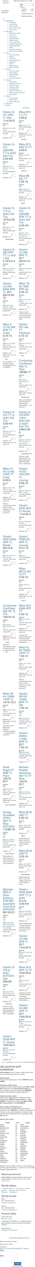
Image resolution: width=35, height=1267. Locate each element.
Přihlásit (17, 1263)
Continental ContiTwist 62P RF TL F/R (9, 610)
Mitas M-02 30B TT (25, 852)
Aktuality (7, 96)
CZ (20, 7)
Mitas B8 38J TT (24, 177)
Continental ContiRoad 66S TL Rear (25, 365)
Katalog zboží (9, 21)
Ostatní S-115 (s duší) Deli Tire (9, 212)
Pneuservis (12, 35)
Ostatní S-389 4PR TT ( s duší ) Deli (9, 254)
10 (12, 1062)
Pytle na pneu (13, 29)
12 (15, 1062)
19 (24, 1062)
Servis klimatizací (14, 38)
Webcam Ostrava (14, 67)
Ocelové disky (13, 24)
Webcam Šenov (13, 65)
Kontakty (7, 105)
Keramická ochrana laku (16, 51)
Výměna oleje (13, 37)
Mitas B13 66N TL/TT (25, 145)
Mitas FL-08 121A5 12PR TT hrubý (8, 473)
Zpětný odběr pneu (14, 101)
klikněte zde (25, 1238)
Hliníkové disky (13, 26)
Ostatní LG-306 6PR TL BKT (23, 254)
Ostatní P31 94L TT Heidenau (24, 328)
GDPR (11, 64)
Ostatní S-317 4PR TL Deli (9, 114)
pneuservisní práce (22, 1179)
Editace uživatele (14, 71)
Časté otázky (13, 82)
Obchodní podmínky (15, 60)
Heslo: (2, 1256)
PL (24, 7)
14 (18, 1062)
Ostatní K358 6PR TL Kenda (9, 1039)
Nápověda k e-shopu (15, 83)
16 (20, 1062)
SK (22, 7)
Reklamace (12, 62)
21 (27, 1062)
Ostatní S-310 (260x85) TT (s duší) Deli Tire (9, 150)
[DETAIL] (9, 129)
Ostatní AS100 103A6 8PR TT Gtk (23, 699)
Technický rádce (13, 85)
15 (19, 1062)
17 (22, 1062)
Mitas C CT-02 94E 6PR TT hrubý (9, 328)
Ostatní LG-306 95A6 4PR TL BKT (9, 287)
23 (30, 1062)
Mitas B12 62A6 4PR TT (25, 608)
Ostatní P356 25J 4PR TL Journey (24, 540)
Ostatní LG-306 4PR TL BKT (23, 940)
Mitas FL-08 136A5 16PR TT (24, 650)
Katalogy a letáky (14, 87)
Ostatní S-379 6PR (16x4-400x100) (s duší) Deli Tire (25, 419)
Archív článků (13, 100)
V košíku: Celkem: (28, 10)
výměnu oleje (5, 1181)
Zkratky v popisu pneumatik (17, 92)
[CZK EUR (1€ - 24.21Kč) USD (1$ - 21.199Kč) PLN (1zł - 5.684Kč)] (27, 5)
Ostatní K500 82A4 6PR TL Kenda (9, 540)
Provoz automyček (14, 42)
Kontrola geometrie (14, 46)
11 (13, 1062)
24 (31, 1062)
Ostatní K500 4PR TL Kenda (25, 508)
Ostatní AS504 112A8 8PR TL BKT (23, 738)
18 (23, 1062)
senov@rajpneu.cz (11, 1202)
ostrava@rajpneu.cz (11, 1210)
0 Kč (32, 11)
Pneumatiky (12, 22)
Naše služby (8, 31)
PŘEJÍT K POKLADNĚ (6, 1248)
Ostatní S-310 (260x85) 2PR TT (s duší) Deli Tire (25, 215)
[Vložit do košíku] (15, 136)
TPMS (11, 47)
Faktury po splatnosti (15, 78)
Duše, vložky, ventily (15, 28)
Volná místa (12, 58)
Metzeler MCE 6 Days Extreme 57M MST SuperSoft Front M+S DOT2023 (9, 899)
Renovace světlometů (15, 49)
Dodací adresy (13, 73)
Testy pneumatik (14, 89)
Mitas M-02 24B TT (25, 813)
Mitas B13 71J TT (25, 113)
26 (34, 1062)
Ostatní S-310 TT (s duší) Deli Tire (9, 416)
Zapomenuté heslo (17, 1266)
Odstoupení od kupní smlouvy (17, 1190)
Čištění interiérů (13, 40)
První (2, 1062)
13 (16, 1062)
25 (33, 1062)
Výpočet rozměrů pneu (15, 91)
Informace (8, 80)
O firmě (7, 53)
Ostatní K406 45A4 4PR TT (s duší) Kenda (25, 895)
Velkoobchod (9, 103)
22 (28, 1062)
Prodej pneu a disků (14, 33)
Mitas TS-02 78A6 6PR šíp (24, 286)
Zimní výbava (13, 94)
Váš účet (7, 69)
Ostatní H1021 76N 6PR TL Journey (24, 474)
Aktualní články (13, 98)
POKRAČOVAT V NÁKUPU (21, 1248)
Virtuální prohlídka (14, 55)
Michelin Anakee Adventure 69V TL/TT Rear (25, 772)
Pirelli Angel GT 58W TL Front (8, 771)
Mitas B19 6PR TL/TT (25, 968)
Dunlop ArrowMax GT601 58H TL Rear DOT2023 (9, 819)
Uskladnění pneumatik (15, 44)
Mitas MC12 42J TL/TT (25, 571)
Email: (2, 1250)
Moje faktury (12, 76)
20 (26, 1062)
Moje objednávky (14, 74)
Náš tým (11, 56)
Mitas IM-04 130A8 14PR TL (8, 696)
